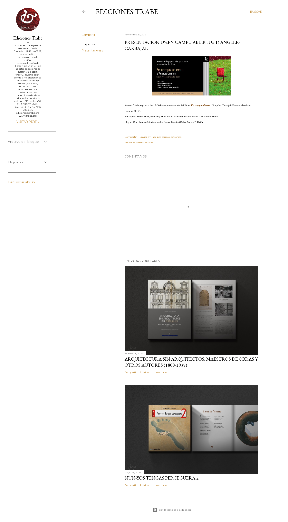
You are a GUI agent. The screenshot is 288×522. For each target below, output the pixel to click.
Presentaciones (92, 50)
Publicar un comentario (153, 372)
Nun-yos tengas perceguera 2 (162, 478)
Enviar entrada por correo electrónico (160, 136)
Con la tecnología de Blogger (175, 509)
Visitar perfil (27, 121)
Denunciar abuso (21, 182)
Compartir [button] (88, 35)
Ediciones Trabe (127, 11)
